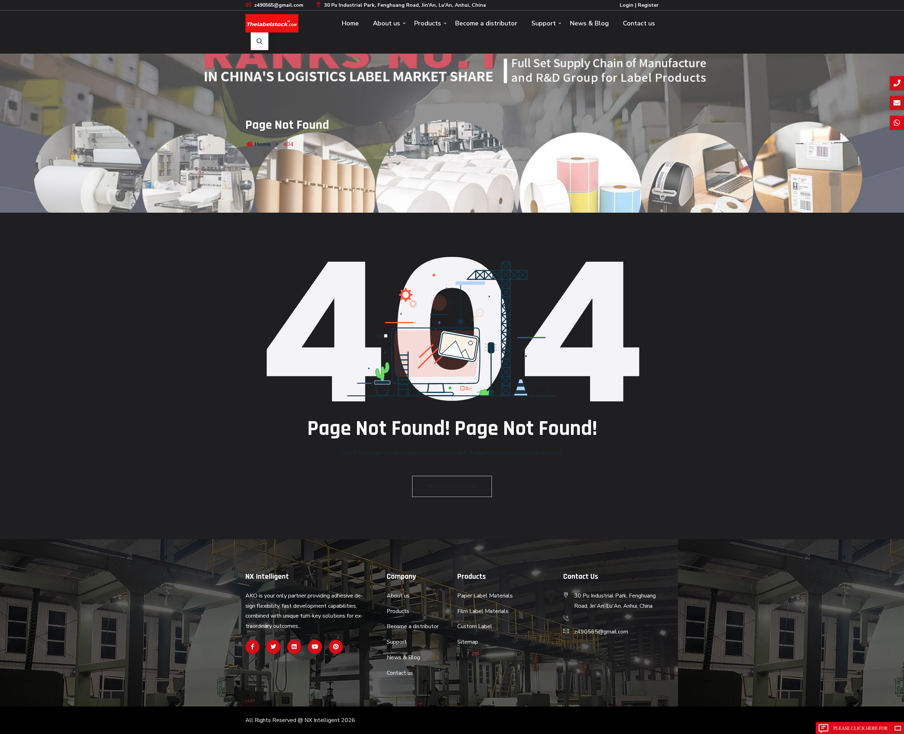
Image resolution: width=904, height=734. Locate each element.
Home (350, 23)
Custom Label (474, 626)
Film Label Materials (483, 611)
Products (427, 23)
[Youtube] (315, 647)
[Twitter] (273, 647)
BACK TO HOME (455, 486)
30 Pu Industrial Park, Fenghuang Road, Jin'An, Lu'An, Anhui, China (404, 5)
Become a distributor (486, 23)
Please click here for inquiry (860, 730)
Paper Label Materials (485, 596)
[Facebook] (252, 647)
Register (648, 5)
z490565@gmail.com (278, 5)
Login (627, 5)
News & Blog (589, 23)
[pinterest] (336, 647)
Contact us (639, 23)
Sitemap (467, 642)
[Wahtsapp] (294, 647)
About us (386, 23)
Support (543, 23)
